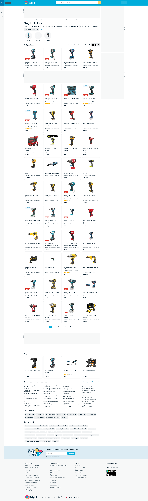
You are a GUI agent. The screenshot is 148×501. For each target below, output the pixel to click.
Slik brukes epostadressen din (53, 456)
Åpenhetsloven (79, 470)
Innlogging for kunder (31, 482)
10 (65, 327)
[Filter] (2, 21)
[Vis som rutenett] (93, 45)
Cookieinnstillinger (80, 477)
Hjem (25, 19)
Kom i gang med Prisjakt (32, 465)
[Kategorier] (2, 3)
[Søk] (99, 2)
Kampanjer (53, 482)
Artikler (52, 472)
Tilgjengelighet (29, 490)
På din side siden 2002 (31, 468)
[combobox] (77, 2)
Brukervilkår (78, 465)
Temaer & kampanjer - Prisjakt (58, 465)
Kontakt (27, 472)
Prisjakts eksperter (55, 487)
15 (70, 327)
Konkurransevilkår (80, 468)
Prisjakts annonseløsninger (33, 475)
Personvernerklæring (81, 475)
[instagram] (59, 497)
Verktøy (40, 19)
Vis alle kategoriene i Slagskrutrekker (90, 382)
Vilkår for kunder (29, 485)
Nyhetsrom (53, 468)
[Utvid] (2, 8)
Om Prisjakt (28, 470)
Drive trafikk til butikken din (33, 480)
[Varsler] (2, 16)
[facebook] (61, 497)
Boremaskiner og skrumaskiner (66, 19)
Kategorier (53, 480)
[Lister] (2, 12)
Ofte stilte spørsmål (30, 487)
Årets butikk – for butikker (57, 477)
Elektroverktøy (47, 19)
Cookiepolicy (78, 472)
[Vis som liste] (95, 45)
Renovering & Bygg (32, 19)
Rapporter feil (62, 330)
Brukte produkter (54, 485)
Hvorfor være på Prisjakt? (32, 477)
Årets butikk (53, 475)
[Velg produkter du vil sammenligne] (85, 45)
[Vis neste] (73, 327)
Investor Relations (55, 470)
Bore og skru (54, 19)
